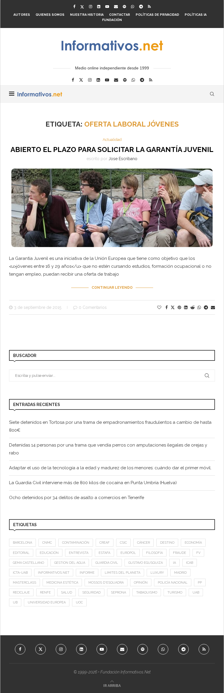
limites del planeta (122, 573)
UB (15, 602)
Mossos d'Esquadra (106, 582)
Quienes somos (50, 15)
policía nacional (173, 582)
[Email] (116, 6)
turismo (174, 592)
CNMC (47, 543)
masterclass (24, 582)
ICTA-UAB (20, 573)
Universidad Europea (47, 602)
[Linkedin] (98, 6)
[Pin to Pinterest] (179, 307)
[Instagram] (90, 6)
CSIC (123, 543)
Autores (21, 15)
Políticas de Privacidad (157, 15)
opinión (141, 582)
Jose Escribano (122, 158)
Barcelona (22, 543)
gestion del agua (69, 563)
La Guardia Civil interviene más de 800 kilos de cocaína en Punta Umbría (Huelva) (93, 482)
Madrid (180, 573)
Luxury (157, 573)
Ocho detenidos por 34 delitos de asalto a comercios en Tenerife (76, 497)
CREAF (104, 543)
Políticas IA (195, 15)
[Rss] (149, 6)
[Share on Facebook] (166, 307)
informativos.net (53, 573)
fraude (179, 553)
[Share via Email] (213, 307)
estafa (104, 553)
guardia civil (106, 563)
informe (87, 573)
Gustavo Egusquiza (145, 563)
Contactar (119, 15)
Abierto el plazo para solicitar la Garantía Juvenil (112, 149)
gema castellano (28, 563)
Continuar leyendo (112, 288)
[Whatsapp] (132, 6)
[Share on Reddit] (192, 307)
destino (167, 543)
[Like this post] (159, 307)
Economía (193, 543)
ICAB (189, 563)
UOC (79, 602)
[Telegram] (141, 6)
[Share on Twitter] (173, 307)
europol (128, 553)
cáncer (143, 543)
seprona (118, 592)
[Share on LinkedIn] (186, 307)
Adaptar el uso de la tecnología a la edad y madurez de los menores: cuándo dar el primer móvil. (110, 467)
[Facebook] (74, 6)
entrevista (78, 553)
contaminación (75, 543)
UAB (195, 592)
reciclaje (21, 592)
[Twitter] (82, 6)
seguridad (91, 592)
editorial (21, 553)
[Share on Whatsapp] (199, 307)
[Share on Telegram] (206, 307)
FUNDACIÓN (112, 20)
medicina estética (62, 582)
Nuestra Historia (87, 15)
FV (198, 553)
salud (66, 592)
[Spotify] (124, 6)
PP (200, 582)
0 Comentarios (93, 307)
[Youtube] (107, 6)
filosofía (154, 553)
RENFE (45, 592)
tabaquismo (146, 592)
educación (49, 553)
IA (174, 563)
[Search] (212, 93)
